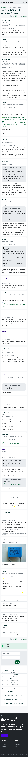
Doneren (4, 736)
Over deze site (18, 744)
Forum (10, 7)
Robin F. (4, 494)
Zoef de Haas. (5, 312)
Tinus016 (4, 102)
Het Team (17, 742)
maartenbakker (6, 20)
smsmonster (5, 161)
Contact (2, 749)
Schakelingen (4, 744)
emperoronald (5, 625)
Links (2, 748)
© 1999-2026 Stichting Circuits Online (9, 754)
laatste (25, 16)
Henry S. (4, 331)
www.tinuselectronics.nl (6, 104)
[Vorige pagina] (11, 16)
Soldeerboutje (5, 348)
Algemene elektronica (17, 7)
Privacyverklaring (23, 754)
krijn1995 (4, 539)
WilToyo (4, 239)
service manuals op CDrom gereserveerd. (13, 699)
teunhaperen (5, 434)
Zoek (17, 662)
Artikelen (3, 742)
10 (13, 16)
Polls (16, 746)
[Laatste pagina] (22, 16)
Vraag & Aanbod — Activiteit (8, 688)
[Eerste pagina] (9, 16)
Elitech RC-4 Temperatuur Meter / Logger (13, 695)
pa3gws (4, 598)
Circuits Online (4, 7)
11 (15, 16)
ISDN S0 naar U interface (9, 670)
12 (18, 16)
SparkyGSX (4, 139)
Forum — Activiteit (6, 667)
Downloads (3, 746)
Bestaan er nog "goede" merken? (11, 682)
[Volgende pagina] (20, 16)
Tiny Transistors (22, 497)
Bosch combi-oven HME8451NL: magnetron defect (15, 674)
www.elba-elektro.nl (5, 24)
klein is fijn (4, 278)
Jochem (4, 39)
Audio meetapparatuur (9, 691)
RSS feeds (17, 748)
